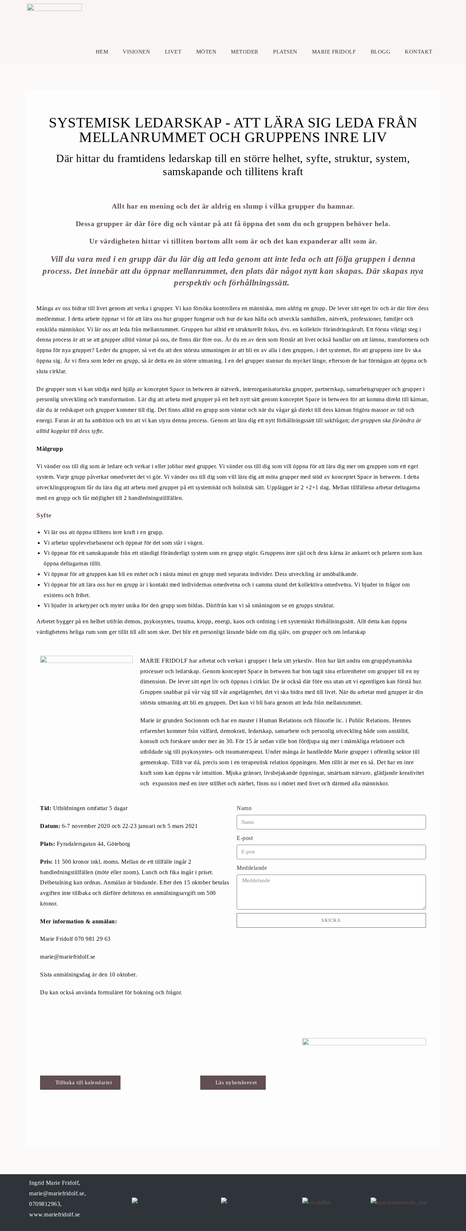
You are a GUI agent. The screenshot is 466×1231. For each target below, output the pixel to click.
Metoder (244, 52)
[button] (233, 1083)
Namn (244, 808)
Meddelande (252, 868)
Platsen (285, 52)
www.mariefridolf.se (54, 1214)
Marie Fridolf (334, 52)
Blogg (381, 52)
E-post (245, 838)
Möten (206, 52)
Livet (173, 52)
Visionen (136, 52)
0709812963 (44, 1204)
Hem (102, 52)
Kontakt (419, 52)
